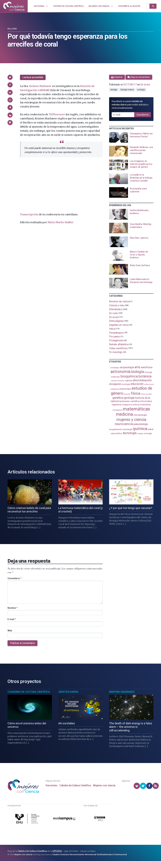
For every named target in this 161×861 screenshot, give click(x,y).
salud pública (116, 433)
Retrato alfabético (119, 344)
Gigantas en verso (119, 324)
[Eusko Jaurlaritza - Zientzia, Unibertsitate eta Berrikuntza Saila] (99, 819)
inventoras (145, 404)
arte (137, 367)
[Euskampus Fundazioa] (64, 819)
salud (150, 429)
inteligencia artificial (131, 405)
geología (129, 397)
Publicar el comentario (22, 643)
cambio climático (118, 381)
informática (146, 401)
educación (136, 384)
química (140, 428)
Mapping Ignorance (122, 691)
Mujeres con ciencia (104, 785)
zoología (148, 433)
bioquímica (129, 376)
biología (114, 90)
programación (115, 429)
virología (140, 434)
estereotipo (125, 389)
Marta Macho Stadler (60, 222)
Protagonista (116, 340)
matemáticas (136, 409)
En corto (113, 313)
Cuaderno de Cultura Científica (29, 691)
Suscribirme (143, 114)
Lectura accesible (32, 77)
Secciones (51, 785)
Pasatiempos (116, 332)
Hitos (112, 328)
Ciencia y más (116, 305)
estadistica (115, 389)
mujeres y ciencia (131, 419)
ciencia (128, 380)
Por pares (114, 336)
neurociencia (124, 424)
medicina (124, 414)
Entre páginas (116, 320)
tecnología (129, 433)
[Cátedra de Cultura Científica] (28, 819)
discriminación (142, 380)
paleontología (140, 424)
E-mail (12, 619)
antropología (114, 368)
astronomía (120, 371)
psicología (127, 429)
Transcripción (29, 214)
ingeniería (116, 404)
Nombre (13, 608)
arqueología (127, 367)
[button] (10, 77)
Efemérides (115, 309)
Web (10, 630)
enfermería (148, 384)
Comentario (14, 578)
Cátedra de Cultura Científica (75, 785)
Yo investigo (115, 352)
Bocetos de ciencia (119, 301)
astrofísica (146, 367)
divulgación (115, 384)
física (135, 393)
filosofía (126, 394)
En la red (12, 29)
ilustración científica (129, 401)
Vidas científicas (118, 348)
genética (117, 398)
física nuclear (146, 394)
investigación (117, 410)
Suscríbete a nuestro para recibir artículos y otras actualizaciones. (130, 104)
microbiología (140, 415)
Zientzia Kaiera (68, 691)
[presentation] (131, 137)
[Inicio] (14, 6)
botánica (145, 376)
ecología (141, 90)
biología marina (127, 90)
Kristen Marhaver (40, 86)
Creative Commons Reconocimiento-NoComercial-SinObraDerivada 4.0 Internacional (89, 854)
